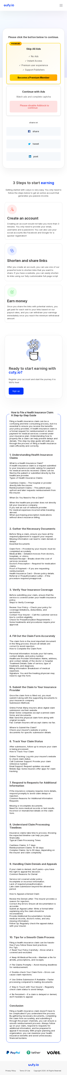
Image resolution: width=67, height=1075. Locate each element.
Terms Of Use (25, 1071)
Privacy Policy (10, 1071)
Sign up (16, 391)
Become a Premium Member (33, 77)
